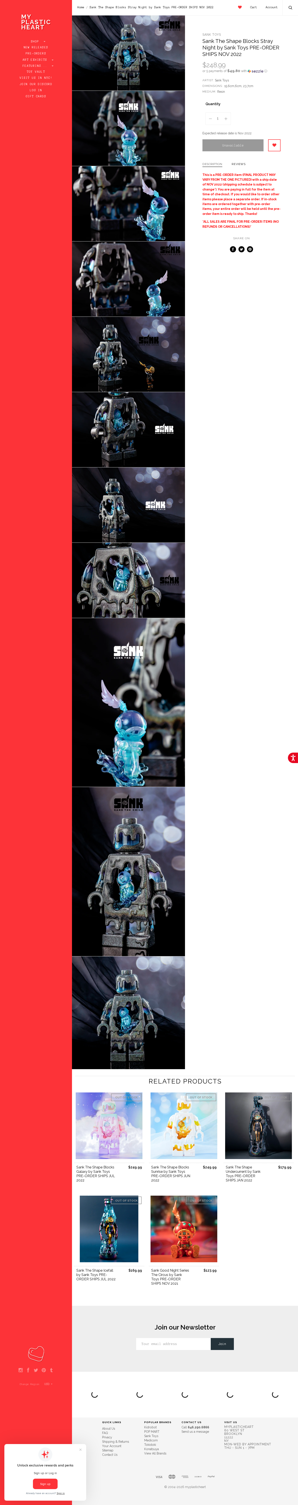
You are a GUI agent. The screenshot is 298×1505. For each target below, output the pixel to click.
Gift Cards (36, 96)
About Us (108, 1428)
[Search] (291, 8)
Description (212, 164)
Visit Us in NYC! (36, 77)
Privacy (107, 1437)
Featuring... (36, 65)
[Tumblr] (51, 1370)
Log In (36, 90)
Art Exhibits (36, 59)
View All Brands (155, 1453)
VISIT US (230, 1422)
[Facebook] (28, 1370)
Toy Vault (36, 71)
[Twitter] (36, 1370)
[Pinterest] (44, 1370)
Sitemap (107, 1450)
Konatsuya (151, 1449)
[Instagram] (21, 1370)
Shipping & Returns (115, 1441)
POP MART (151, 1431)
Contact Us (110, 1454)
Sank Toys (211, 34)
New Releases (36, 47)
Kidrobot (150, 1427)
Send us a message (195, 1431)
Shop (36, 41)
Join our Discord (36, 84)
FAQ (105, 1433)
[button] (241, 71)
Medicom (151, 1440)
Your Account (111, 1446)
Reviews (239, 164)
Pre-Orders (36, 53)
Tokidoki (150, 1444)
